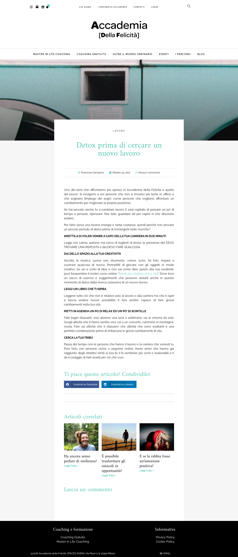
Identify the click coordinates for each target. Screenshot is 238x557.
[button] (81, 384)
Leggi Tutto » (71, 465)
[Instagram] (31, 7)
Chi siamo (85, 7)
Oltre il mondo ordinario (133, 54)
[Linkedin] (43, 7)
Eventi (164, 54)
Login (154, 7)
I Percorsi (183, 54)
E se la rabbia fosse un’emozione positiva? (155, 461)
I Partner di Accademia (112, 7)
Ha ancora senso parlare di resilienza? (80, 459)
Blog (201, 54)
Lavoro (119, 131)
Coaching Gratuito (91, 54)
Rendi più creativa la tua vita (138, 273)
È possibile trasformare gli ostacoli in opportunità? (113, 464)
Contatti (139, 7)
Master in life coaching (51, 54)
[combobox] (197, 6)
